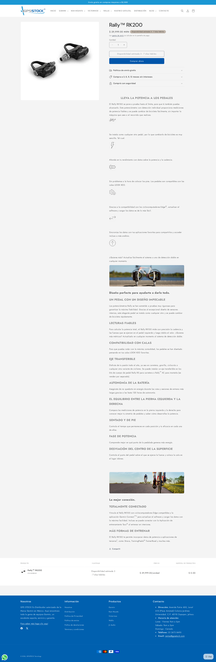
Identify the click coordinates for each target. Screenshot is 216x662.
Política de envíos (72, 620)
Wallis (111, 620)
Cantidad (112, 40)
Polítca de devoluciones (74, 625)
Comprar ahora (137, 61)
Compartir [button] (116, 549)
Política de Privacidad (74, 616)
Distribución (70, 612)
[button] (64, 10)
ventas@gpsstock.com (174, 636)
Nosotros (68, 607)
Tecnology (38, 656)
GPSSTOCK (30, 656)
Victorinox (113, 616)
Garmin (112, 607)
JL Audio (112, 625)
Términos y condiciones (74, 629)
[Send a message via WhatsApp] (4, 657)
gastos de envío (118, 35)
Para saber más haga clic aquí (34, 623)
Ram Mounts (113, 612)
